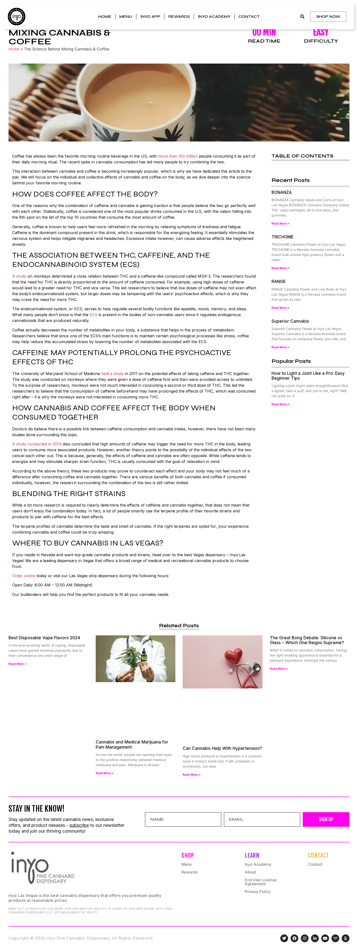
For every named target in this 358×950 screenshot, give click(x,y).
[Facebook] (294, 938)
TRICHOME (282, 237)
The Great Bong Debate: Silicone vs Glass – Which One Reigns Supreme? (307, 640)
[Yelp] (345, 938)
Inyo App (150, 16)
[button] (302, 17)
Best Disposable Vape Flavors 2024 (44, 637)
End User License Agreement (261, 882)
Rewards (179, 16)
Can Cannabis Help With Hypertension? (222, 748)
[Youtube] (325, 938)
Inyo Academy (214, 16)
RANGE (279, 281)
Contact (249, 16)
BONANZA (282, 192)
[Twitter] (284, 938)
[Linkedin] (315, 938)
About (250, 872)
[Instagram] (305, 938)
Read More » (281, 223)
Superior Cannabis (290, 321)
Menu (125, 16)
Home (104, 16)
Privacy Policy (258, 892)
